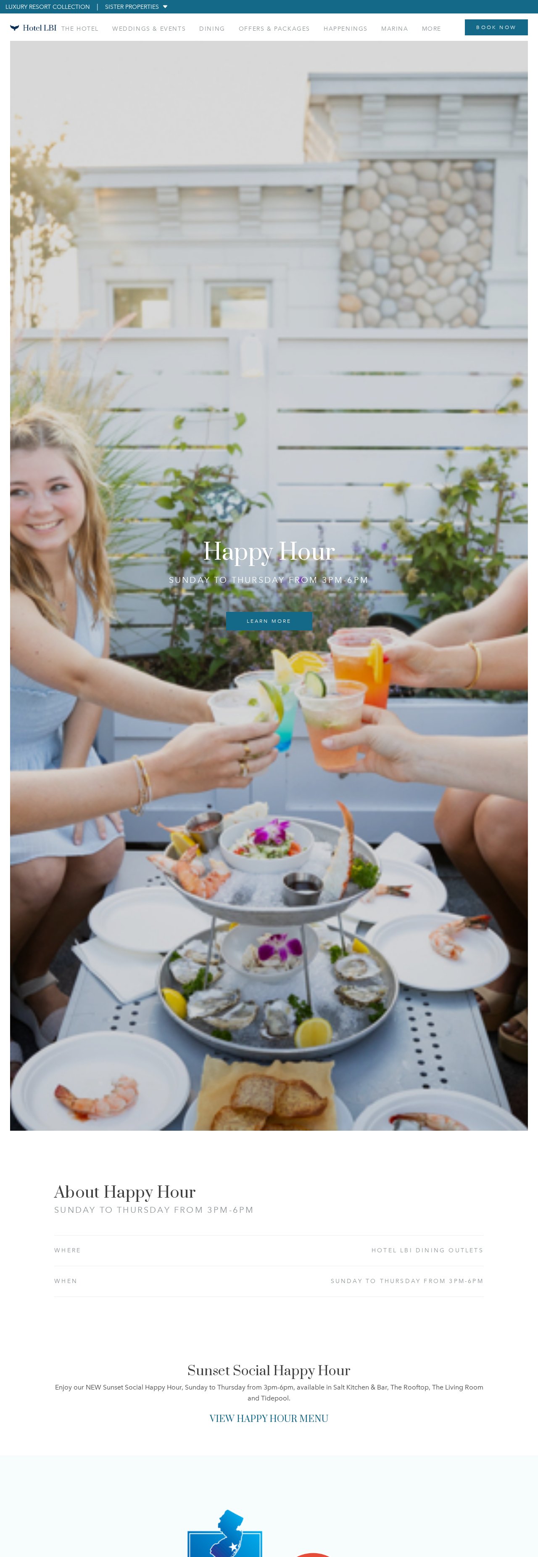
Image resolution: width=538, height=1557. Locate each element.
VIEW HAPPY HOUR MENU (269, 1419)
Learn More (269, 621)
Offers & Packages (274, 28)
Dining (212, 28)
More (431, 28)
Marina (395, 28)
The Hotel (80, 28)
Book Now (496, 27)
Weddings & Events (149, 28)
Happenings (346, 28)
